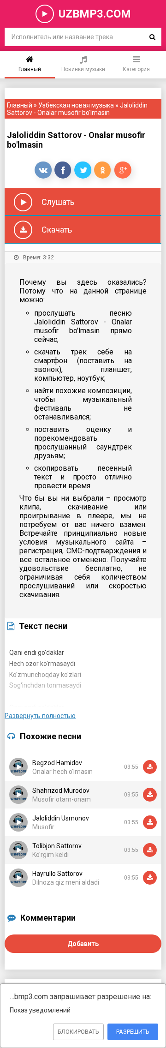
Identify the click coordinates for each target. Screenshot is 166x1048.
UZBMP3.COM (95, 13)
